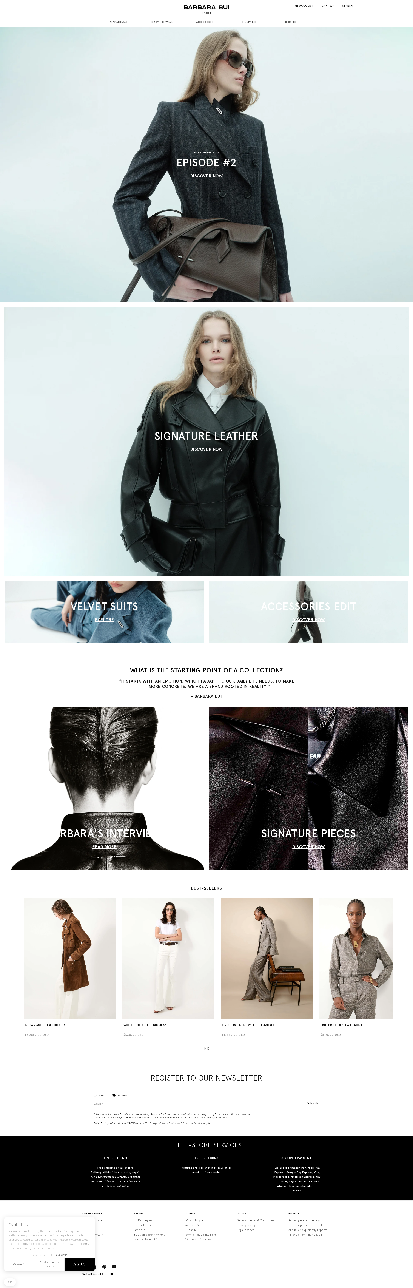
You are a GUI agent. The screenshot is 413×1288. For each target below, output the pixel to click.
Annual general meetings (304, 1220)
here (224, 1117)
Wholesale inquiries (147, 1239)
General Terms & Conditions (255, 1220)
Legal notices (245, 1230)
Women (122, 1095)
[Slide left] (197, 1049)
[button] (120, 22)
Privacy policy (246, 1225)
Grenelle (139, 1230)
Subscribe (313, 1103)
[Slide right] (216, 1049)
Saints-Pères (142, 1225)
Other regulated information (307, 1225)
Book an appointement (149, 1234)
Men (101, 1095)
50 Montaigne (143, 1220)
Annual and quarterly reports (307, 1230)
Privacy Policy (167, 1123)
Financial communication (305, 1234)
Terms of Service (192, 1123)
